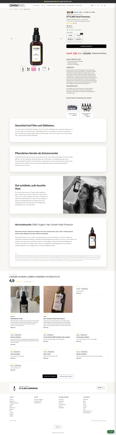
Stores (84, 404)
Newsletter (85, 399)
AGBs (11, 406)
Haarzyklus (61, 399)
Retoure (11, 409)
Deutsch (11, 414)
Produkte (15, 9)
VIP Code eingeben (38, 399)
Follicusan (61, 402)
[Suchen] (98, 5)
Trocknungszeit (62, 404)
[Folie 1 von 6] (23, 68)
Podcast (85, 406)
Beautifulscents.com (87, 411)
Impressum (12, 401)
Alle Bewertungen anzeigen (66, 376)
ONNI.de (14, 420)
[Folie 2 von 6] (28, 68)
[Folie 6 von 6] (49, 68)
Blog (84, 401)
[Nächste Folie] (61, 38)
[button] (71, 23)
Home (11, 9)
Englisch (11, 415)
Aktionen (61, 406)
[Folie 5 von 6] (44, 68)
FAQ (10, 411)
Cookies (11, 412)
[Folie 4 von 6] (39, 68)
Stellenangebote (87, 412)
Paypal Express (37, 402)
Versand (11, 404)
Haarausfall (61, 401)
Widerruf (58, 426)
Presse (84, 407)
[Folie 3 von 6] (33, 68)
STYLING (20, 9)
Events (84, 402)
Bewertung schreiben (49, 376)
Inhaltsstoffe (61, 407)
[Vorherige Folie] (11, 38)
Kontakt (11, 399)
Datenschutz (12, 407)
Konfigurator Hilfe (38, 401)
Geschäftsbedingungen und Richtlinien (98, 420)
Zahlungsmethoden (14, 402)
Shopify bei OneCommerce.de (58, 432)
